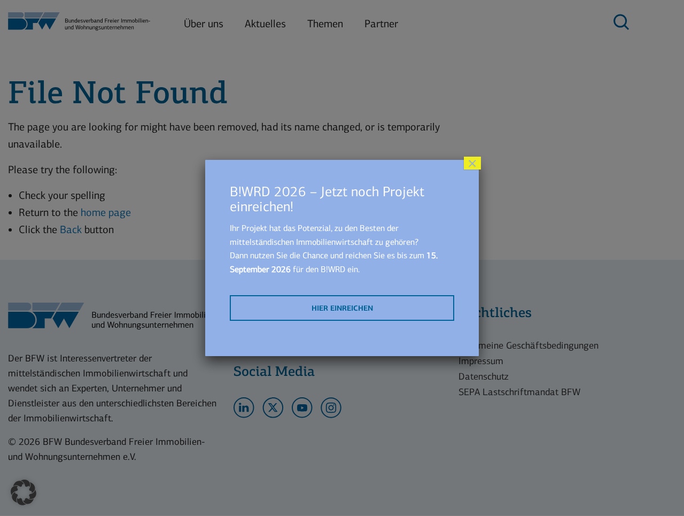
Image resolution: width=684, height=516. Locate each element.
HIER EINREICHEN (342, 308)
